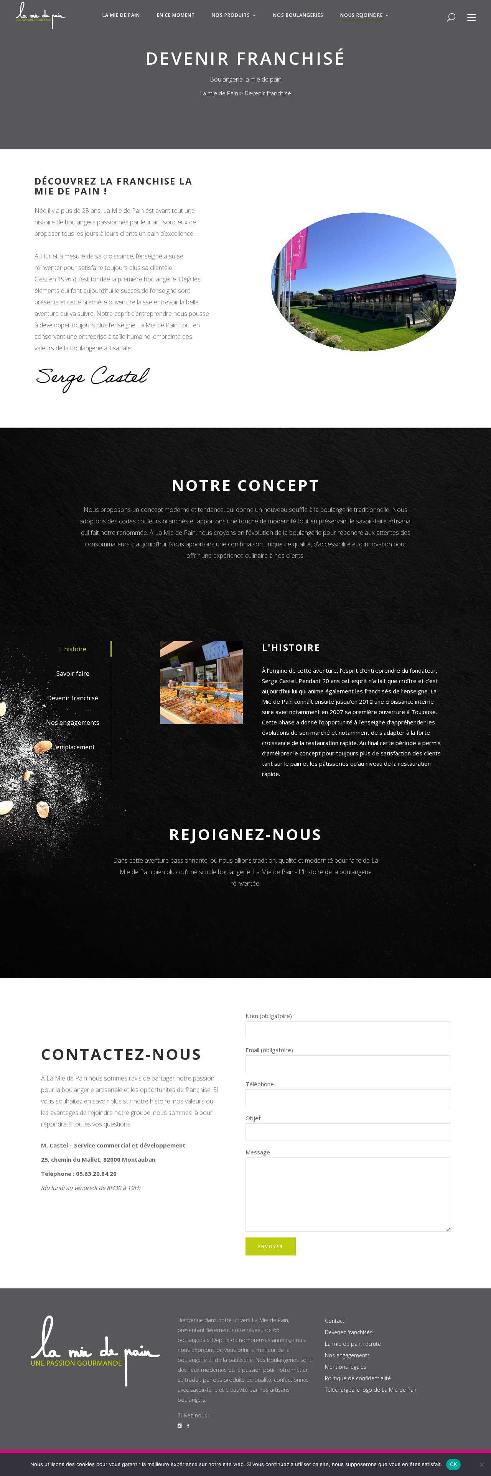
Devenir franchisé (72, 698)
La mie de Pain (219, 93)
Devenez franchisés (348, 1332)
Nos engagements (72, 722)
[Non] (481, 1464)
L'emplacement (73, 747)
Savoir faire (72, 673)
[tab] (73, 649)
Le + (73, 771)
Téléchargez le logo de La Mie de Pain (371, 1389)
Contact (334, 1320)
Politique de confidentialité (358, 1378)
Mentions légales (345, 1366)
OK (453, 1464)
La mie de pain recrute (353, 1343)
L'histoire (72, 649)
